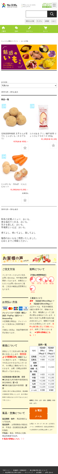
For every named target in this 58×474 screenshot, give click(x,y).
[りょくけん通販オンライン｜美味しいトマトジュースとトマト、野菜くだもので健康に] (29, 7)
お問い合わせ (49, 472)
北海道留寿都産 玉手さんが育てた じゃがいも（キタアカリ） (14, 135)
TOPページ (6, 470)
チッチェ (39, 21)
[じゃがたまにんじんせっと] (14, 167)
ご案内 (3, 31)
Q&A (16, 31)
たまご (54, 21)
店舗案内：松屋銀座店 (19, 470)
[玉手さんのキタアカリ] (14, 117)
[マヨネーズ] (43, 117)
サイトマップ (29, 472)
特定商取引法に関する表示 (13, 472)
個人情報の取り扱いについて (38, 470)
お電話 (38, 410)
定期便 (47, 21)
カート (45, 31)
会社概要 (39, 472)
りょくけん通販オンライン (9, 41)
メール (38, 416)
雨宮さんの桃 (30, 21)
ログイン (29, 31)
